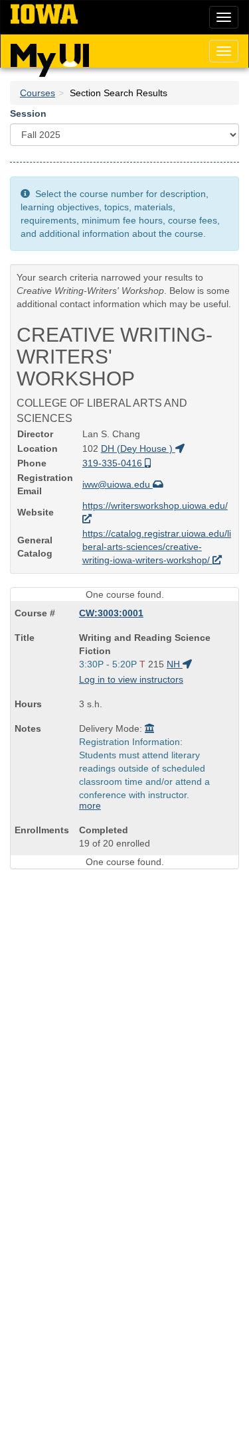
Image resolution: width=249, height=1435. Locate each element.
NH (175, 664)
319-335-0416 (113, 463)
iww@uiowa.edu (117, 484)
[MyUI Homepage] (50, 55)
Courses (37, 93)
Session (28, 113)
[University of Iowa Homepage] (44, 15)
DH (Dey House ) (138, 448)
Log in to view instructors (131, 679)
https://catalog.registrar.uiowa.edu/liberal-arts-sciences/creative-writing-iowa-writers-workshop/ (156, 546)
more (90, 805)
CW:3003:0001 (111, 613)
